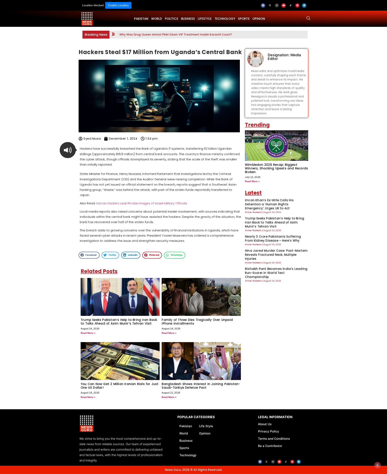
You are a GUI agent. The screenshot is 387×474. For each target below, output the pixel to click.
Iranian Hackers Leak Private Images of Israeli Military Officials (141, 203)
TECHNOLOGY (224, 19)
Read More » (88, 332)
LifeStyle (205, 19)
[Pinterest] (297, 5)
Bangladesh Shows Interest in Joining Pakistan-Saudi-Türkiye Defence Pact (201, 386)
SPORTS (244, 19)
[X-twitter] (270, 5)
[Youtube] (283, 5)
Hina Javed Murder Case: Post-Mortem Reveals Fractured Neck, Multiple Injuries (276, 254)
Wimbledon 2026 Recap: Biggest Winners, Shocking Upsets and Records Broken (276, 168)
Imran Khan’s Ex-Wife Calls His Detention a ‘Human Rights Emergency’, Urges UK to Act (269, 204)
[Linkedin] (304, 5)
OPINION (258, 19)
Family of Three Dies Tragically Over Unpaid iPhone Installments (197, 322)
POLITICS (171, 19)
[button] (68, 150)
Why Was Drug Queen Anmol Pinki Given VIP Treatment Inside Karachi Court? (175, 34)
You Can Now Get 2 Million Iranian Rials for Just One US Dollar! (120, 386)
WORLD (156, 19)
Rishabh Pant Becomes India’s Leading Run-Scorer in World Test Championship (276, 273)
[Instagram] (277, 5)
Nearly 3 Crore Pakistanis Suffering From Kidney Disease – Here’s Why (273, 238)
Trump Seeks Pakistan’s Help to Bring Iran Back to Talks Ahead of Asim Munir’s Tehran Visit (119, 322)
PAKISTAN (141, 19)
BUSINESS (188, 19)
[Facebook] (263, 5)
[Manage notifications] (377, 465)
